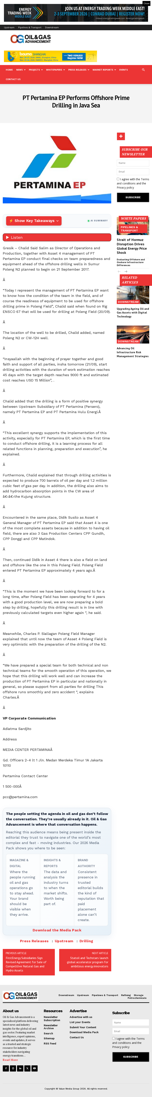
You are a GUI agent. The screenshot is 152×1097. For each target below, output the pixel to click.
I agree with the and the (133, 183)
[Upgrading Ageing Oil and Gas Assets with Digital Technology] (133, 295)
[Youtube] (34, 1068)
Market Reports (103, 69)
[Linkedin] (20, 1068)
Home (9, 69)
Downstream (52, 27)
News (19, 69)
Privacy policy (125, 187)
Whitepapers (54, 69)
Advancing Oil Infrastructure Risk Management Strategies (133, 352)
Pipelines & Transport (29, 27)
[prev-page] (119, 271)
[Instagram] (13, 1068)
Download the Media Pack (57, 930)
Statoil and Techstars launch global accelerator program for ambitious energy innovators (87, 962)
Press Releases (77, 69)
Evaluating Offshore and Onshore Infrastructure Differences (131, 262)
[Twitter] (27, 1068)
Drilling (86, 941)
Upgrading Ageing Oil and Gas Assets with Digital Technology (133, 312)
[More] (121, 136)
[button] (143, 70)
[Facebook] (6, 1068)
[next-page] (125, 271)
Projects (34, 69)
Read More (10, 1060)
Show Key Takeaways (34, 220)
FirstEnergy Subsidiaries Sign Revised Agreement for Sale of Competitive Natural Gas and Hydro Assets (26, 964)
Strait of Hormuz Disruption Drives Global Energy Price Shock (132, 246)
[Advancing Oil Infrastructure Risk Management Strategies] (133, 335)
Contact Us (13, 79)
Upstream (9, 27)
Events (123, 69)
